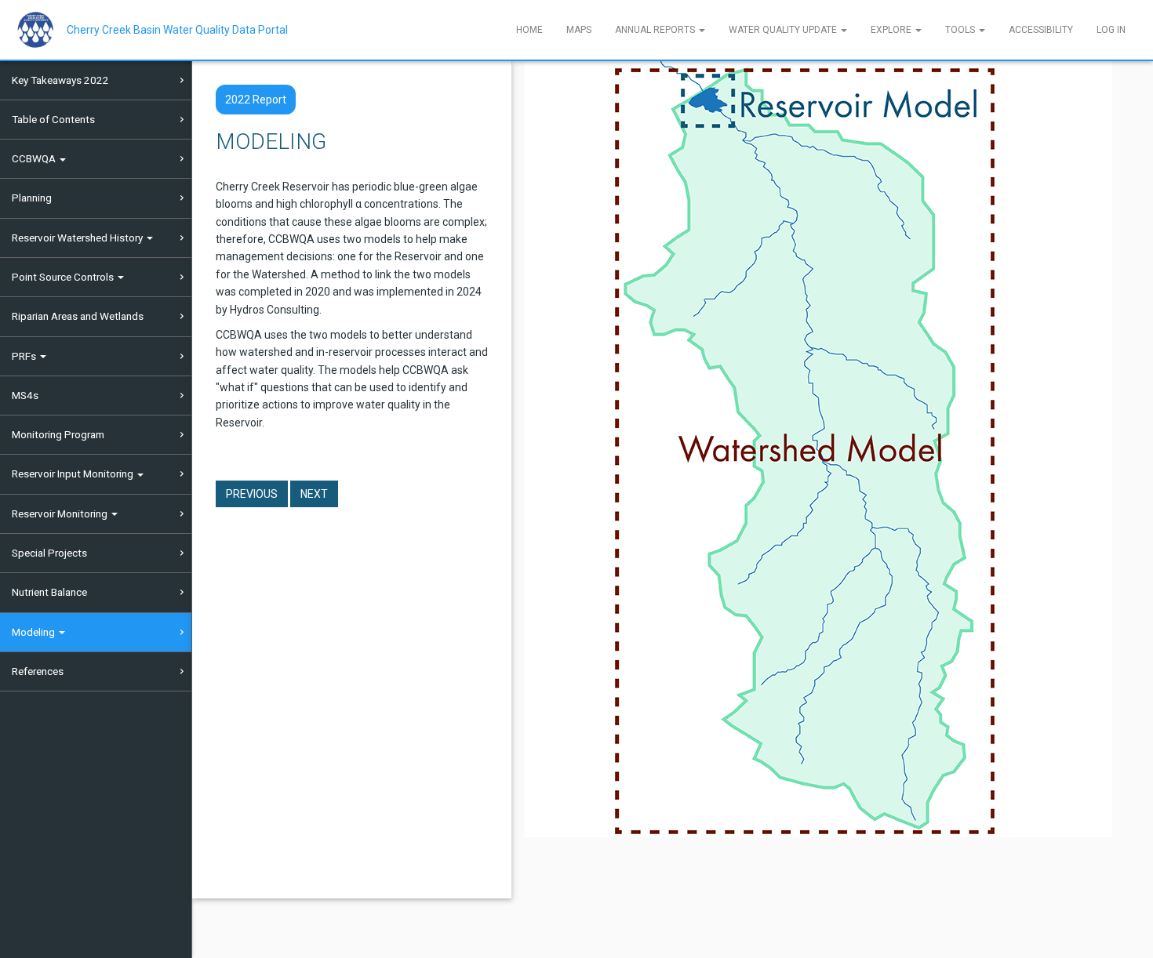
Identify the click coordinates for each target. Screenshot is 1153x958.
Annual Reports (656, 29)
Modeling (34, 632)
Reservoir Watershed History (78, 237)
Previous (252, 494)
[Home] (41, 29)
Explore (892, 29)
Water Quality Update (784, 29)
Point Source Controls (64, 276)
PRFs (25, 356)
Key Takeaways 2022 (60, 80)
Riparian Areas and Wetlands (78, 316)
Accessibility (1041, 29)
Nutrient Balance (49, 592)
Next (314, 494)
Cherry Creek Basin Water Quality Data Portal (177, 30)
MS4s (25, 395)
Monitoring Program (58, 434)
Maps (578, 29)
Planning (32, 197)
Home (529, 29)
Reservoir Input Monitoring (74, 473)
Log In (1111, 29)
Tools (961, 29)
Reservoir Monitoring (61, 513)
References (38, 671)
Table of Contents (53, 119)
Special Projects (49, 552)
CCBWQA (35, 158)
